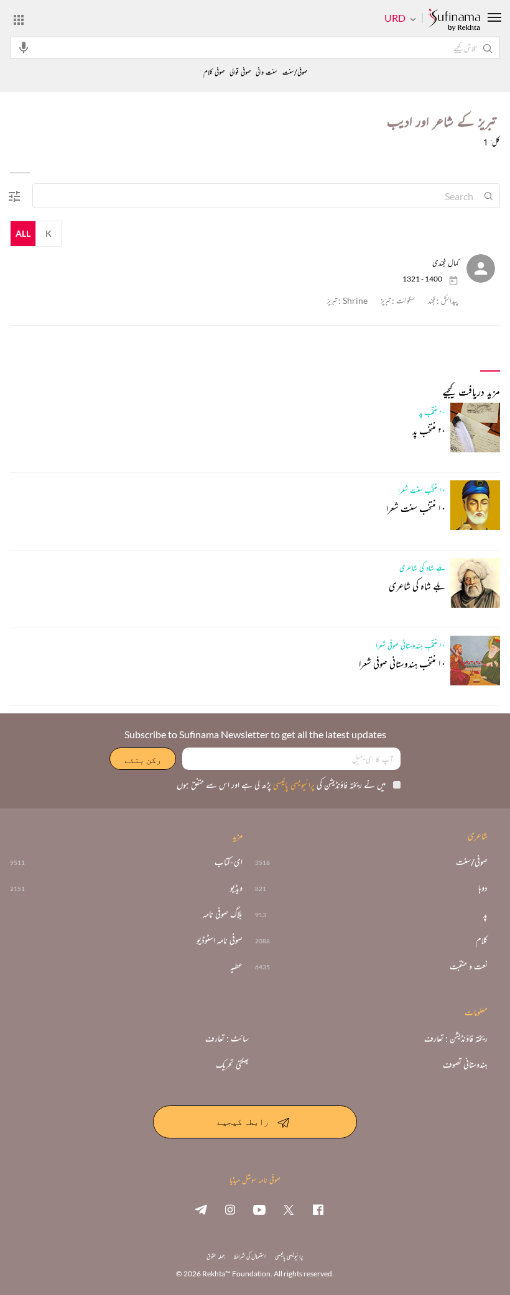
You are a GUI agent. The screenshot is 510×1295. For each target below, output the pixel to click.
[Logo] (454, 20)
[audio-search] (24, 47)
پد (485, 914)
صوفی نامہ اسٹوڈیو (220, 940)
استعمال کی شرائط (250, 1256)
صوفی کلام (214, 72)
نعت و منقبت (469, 966)
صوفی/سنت (294, 72)
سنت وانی (266, 72)
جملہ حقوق (215, 1256)
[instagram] (230, 1209)
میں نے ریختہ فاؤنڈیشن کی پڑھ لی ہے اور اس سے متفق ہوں (281, 784)
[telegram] (201, 1209)
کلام (482, 940)
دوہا (483, 888)
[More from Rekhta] (19, 19)
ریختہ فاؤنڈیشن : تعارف (456, 1038)
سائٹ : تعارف (227, 1038)
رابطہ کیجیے (243, 1121)
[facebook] (318, 1209)
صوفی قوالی (240, 72)
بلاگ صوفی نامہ (223, 914)
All (23, 233)
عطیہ (236, 966)
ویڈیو (236, 888)
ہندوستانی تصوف (465, 1064)
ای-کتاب (229, 862)
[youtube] (259, 1209)
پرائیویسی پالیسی (293, 784)
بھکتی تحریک (232, 1064)
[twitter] (289, 1209)
